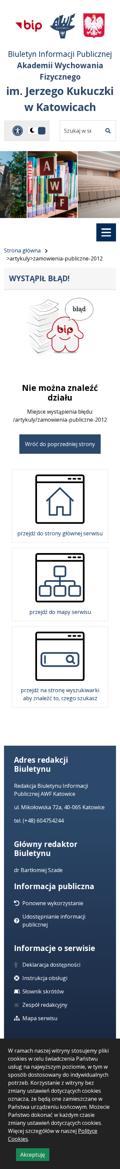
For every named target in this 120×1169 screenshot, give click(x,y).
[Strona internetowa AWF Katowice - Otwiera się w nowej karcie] (63, 26)
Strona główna (22, 250)
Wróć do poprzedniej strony (60, 444)
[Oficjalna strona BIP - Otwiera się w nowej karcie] (28, 26)
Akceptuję (34, 1156)
